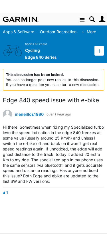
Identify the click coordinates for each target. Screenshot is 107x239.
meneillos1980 (29, 114)
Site (82, 20)
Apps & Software (18, 31)
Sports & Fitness (36, 44)
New (99, 50)
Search (92, 19)
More (91, 31)
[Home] (21, 19)
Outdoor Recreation (58, 31)
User (102, 19)
